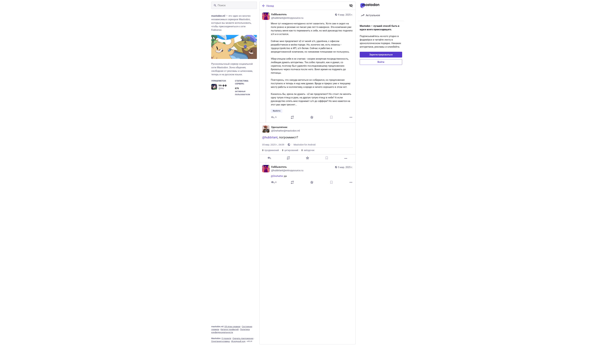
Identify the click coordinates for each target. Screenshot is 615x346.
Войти (380, 62)
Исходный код (238, 341)
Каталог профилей (230, 329)
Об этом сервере (232, 326)
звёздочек (308, 150)
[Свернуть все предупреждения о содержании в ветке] (351, 5)
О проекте (226, 338)
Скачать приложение (243, 338)
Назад (270, 5)
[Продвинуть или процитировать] (292, 117)
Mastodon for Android (305, 144)
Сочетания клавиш (220, 341)
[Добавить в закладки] (331, 117)
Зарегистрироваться (381, 54)
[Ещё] (351, 117)
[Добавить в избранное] (312, 117)
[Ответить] (269, 158)
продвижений (270, 150)
